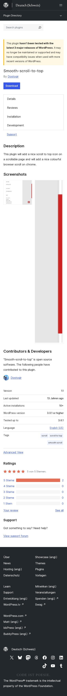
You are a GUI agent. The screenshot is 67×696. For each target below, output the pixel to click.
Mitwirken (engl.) (45, 586)
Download (12, 85)
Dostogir (13, 76)
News (7, 563)
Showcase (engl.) (46, 557)
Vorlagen (40, 575)
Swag (40, 604)
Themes (40, 563)
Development (15, 125)
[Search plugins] (39, 27)
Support (12, 134)
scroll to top (56, 435)
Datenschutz (11, 575)
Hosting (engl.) (12, 569)
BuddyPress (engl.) (17, 634)
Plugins (39, 569)
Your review (10, 510)
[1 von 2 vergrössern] (27, 184)
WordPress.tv (13, 604)
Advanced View (13, 452)
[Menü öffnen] (61, 5)
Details (11, 99)
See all (59, 510)
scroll (44, 435)
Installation (14, 116)
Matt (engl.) (12, 621)
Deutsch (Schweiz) (24, 649)
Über (6, 557)
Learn (6, 586)
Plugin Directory (12, 15)
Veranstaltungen (45, 592)
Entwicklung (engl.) (15, 598)
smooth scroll (55, 442)
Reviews (12, 107)
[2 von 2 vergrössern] (59, 184)
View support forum (15, 536)
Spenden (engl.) (47, 598)
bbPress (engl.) (14, 627)
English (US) (57, 427)
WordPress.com (15, 615)
